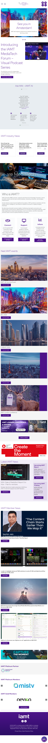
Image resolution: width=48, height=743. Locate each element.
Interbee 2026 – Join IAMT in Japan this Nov (24, 28)
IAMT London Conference (9, 416)
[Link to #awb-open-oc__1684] (45, 5)
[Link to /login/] (45, 3)
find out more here (25, 111)
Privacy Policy (18, 733)
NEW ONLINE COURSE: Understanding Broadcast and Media (38, 495)
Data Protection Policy (27, 733)
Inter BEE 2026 (5, 384)
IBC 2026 (4, 319)
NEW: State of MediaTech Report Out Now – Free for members (13, 487)
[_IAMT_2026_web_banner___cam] (24, 654)
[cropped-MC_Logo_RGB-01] (7, 672)
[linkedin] (5, 4)
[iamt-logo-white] (24, 716)
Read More (4, 157)
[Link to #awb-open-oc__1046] (43, 5)
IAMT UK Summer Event (8, 286)
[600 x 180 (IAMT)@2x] (24, 448)
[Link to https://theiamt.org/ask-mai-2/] (43, 3)
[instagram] (2, 4)
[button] (22, 43)
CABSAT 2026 (5, 351)
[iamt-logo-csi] (24, 2)
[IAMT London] (24, 424)
